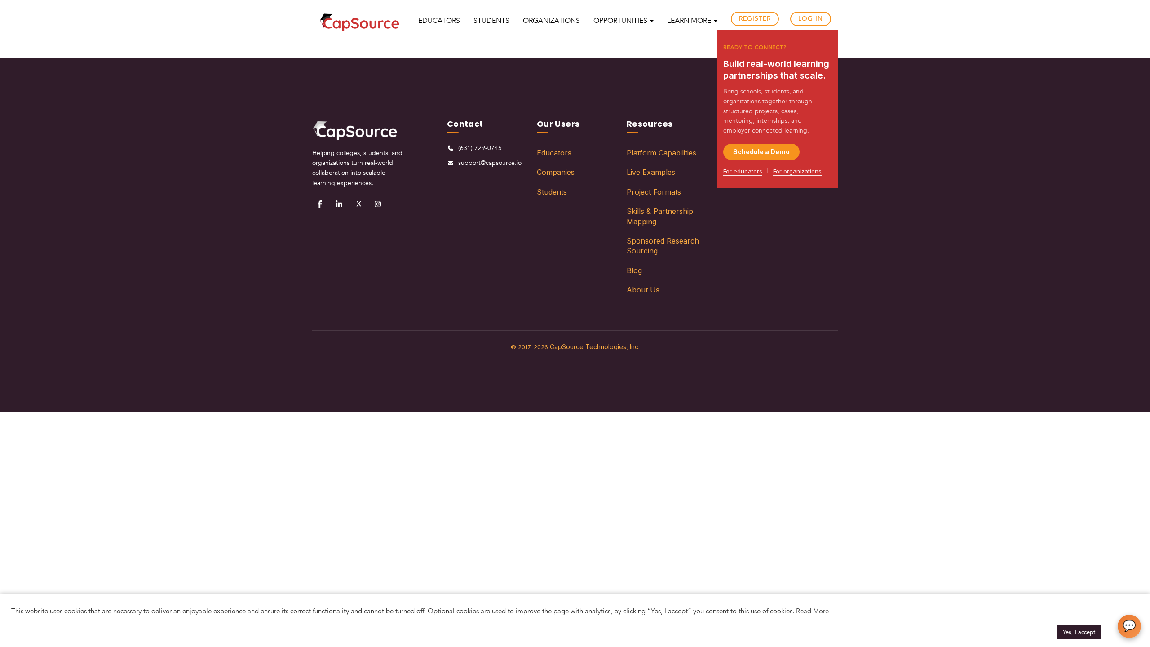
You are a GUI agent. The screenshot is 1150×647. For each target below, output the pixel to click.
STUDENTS (491, 21)
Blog (634, 270)
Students (552, 191)
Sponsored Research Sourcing (663, 245)
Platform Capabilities (661, 152)
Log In (810, 18)
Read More (812, 611)
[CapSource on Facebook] (319, 204)
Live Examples (651, 172)
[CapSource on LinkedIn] (339, 204)
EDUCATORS (439, 21)
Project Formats (654, 191)
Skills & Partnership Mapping (660, 216)
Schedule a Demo (761, 151)
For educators (742, 171)
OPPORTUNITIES (621, 21)
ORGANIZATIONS (551, 21)
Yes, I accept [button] (1079, 632)
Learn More (690, 21)
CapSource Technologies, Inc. (595, 346)
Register (755, 18)
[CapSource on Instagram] (377, 204)
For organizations (797, 171)
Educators (554, 152)
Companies (556, 172)
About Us (643, 289)
